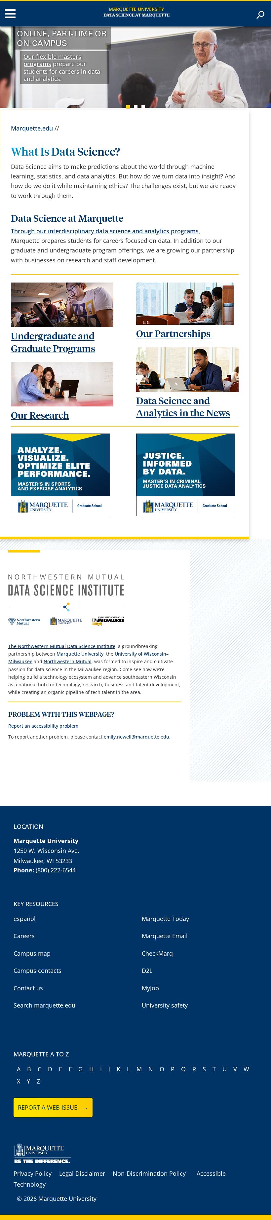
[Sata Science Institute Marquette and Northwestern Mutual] (66, 624)
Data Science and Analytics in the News (183, 407)
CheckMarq (157, 953)
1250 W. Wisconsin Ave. (46, 851)
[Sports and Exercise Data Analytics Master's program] (60, 514)
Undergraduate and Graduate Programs (53, 343)
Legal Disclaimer (82, 1173)
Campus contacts (37, 970)
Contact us (28, 988)
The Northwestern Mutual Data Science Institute (61, 646)
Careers (24, 936)
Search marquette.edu (44, 1005)
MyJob (150, 988)
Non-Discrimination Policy (149, 1173)
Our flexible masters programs (52, 60)
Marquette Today (165, 919)
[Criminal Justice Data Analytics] (185, 514)
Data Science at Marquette (136, 15)
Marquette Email (165, 936)
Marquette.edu (32, 128)
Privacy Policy (33, 1173)
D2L (147, 970)
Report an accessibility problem (43, 726)
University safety (165, 1005)
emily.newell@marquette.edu (136, 737)
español (25, 919)
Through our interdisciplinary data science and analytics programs (105, 231)
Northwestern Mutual (68, 661)
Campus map (32, 953)
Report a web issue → (53, 1107)
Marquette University (136, 9)
